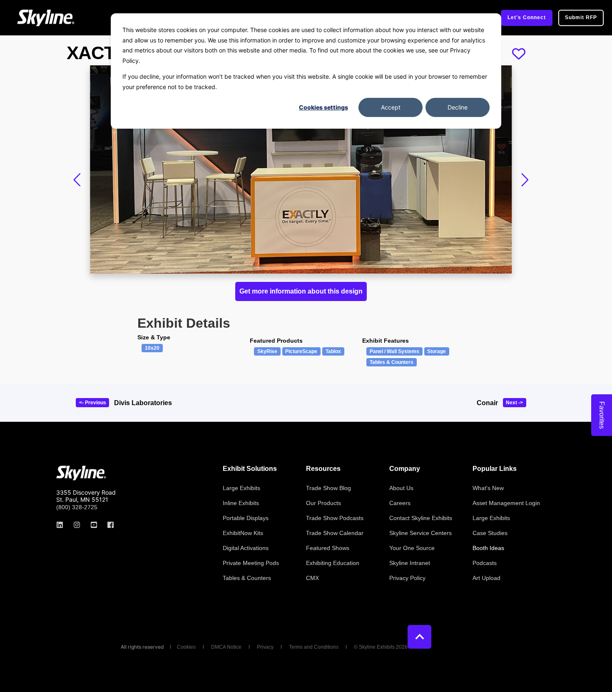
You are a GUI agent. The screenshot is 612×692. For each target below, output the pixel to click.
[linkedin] (62, 524)
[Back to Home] (45, 18)
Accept (391, 107)
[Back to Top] (419, 637)
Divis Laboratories (143, 402)
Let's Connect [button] (527, 17)
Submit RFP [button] (581, 17)
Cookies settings (323, 107)
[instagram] (76, 524)
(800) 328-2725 (76, 507)
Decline (458, 107)
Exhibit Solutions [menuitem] (250, 468)
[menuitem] (241, 488)
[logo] (81, 472)
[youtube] (93, 524)
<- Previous (92, 403)
